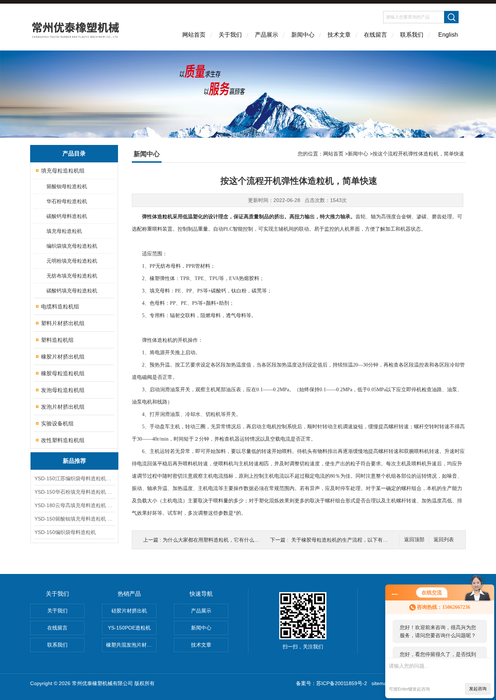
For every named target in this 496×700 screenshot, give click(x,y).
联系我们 (411, 35)
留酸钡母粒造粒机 (66, 186)
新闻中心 (302, 35)
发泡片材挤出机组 (63, 407)
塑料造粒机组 (57, 340)
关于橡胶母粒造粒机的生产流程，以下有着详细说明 (349, 540)
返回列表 (444, 539)
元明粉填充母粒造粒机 (71, 261)
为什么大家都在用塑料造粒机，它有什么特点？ (216, 540)
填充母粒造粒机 (64, 231)
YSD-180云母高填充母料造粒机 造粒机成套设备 (74, 505)
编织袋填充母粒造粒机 (71, 246)
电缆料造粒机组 (60, 306)
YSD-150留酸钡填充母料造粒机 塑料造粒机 (74, 519)
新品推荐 (74, 461)
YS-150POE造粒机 (129, 628)
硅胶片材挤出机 (129, 611)
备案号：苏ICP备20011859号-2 (331, 683)
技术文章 (339, 35)
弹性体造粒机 (157, 216)
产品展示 (266, 35)
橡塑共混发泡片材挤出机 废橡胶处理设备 (131, 645)
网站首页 (194, 35)
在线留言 (375, 35)
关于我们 (230, 35)
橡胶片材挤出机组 (63, 356)
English (448, 35)
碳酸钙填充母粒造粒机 (71, 291)
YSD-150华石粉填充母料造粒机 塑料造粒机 (74, 492)
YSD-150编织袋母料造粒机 (65, 532)
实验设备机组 (57, 423)
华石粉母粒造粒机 (66, 201)
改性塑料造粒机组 (63, 440)
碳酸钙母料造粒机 (66, 216)
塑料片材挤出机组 (63, 323)
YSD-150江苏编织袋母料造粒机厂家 (74, 478)
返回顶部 (414, 539)
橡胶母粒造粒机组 (63, 373)
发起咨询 (478, 688)
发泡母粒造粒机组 (63, 390)
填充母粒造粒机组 (63, 170)
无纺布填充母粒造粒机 (71, 276)
